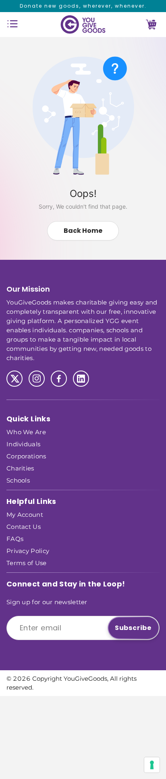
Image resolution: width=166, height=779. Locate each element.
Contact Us (23, 526)
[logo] (83, 24)
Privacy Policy (27, 550)
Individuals (23, 444)
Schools (18, 480)
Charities (20, 468)
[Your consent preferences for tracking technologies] (152, 765)
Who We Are (26, 431)
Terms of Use (26, 562)
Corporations (26, 456)
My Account (24, 514)
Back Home (83, 230)
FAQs (14, 538)
